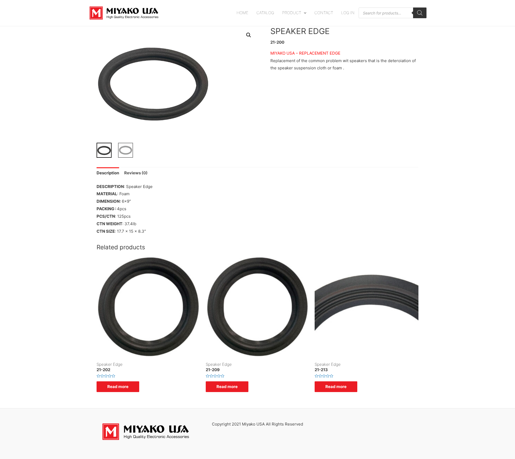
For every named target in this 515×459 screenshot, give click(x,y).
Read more (117, 386)
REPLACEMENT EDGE (319, 53)
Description (108, 172)
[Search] (419, 12)
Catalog (265, 12)
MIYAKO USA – (284, 53)
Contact (323, 12)
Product (291, 12)
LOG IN (348, 12)
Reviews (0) (136, 172)
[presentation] (303, 12)
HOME (242, 12)
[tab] (108, 173)
